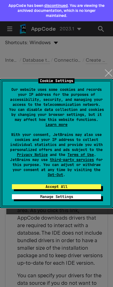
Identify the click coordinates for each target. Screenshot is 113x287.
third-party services (72, 159)
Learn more (56, 124)
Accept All (56, 186)
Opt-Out (55, 174)
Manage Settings (56, 196)
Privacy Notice (32, 154)
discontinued (56, 5)
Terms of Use (80, 154)
